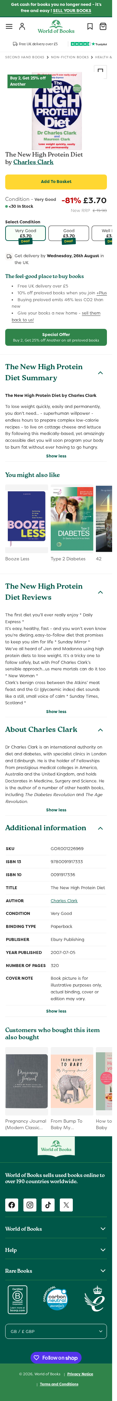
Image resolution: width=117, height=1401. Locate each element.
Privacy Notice (80, 1374)
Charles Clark (33, 162)
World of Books (47, 1374)
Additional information (45, 828)
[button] (9, 26)
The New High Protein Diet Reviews (44, 593)
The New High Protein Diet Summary (44, 373)
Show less (56, 456)
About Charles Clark (41, 730)
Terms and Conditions (59, 1384)
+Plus (102, 292)
